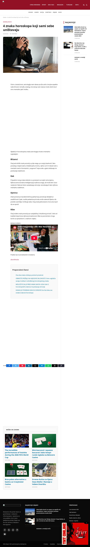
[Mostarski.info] (15, 5)
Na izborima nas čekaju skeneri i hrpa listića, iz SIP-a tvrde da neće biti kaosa (80, 46)
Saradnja (52, 544)
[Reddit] (5, 90)
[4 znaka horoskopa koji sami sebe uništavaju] (30, 55)
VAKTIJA (42, 12)
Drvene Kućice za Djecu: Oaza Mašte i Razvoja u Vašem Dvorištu (42, 481)
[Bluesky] (5, 104)
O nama (46, 544)
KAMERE (36, 12)
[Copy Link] (5, 135)
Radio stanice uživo (75, 518)
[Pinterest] (5, 95)
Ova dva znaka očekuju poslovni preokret (29, 275)
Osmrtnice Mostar (74, 515)
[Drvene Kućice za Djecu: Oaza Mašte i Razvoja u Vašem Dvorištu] (44, 470)
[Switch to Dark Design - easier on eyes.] (86, 5)
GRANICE (30, 12)
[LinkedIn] (5, 108)
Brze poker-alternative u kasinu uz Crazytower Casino (15, 481)
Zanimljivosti (7, 22)
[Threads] (5, 131)
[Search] (84, 5)
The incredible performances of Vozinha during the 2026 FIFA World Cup (16, 454)
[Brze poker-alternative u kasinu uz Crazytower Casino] (17, 470)
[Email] (5, 99)
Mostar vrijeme (73, 521)
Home (4, 17)
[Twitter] (5, 86)
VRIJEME (55, 12)
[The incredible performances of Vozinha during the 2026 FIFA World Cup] (17, 441)
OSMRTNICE (48, 12)
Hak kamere (72, 512)
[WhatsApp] (5, 126)
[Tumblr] (5, 113)
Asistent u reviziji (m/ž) (80, 58)
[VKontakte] (5, 117)
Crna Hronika (35, 5)
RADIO (60, 12)
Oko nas (51, 5)
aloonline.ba (15, 259)
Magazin (60, 5)
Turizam (69, 5)
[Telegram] (5, 122)
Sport (44, 5)
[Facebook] (5, 81)
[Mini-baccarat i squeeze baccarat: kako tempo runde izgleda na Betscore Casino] (44, 441)
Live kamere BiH (74, 509)
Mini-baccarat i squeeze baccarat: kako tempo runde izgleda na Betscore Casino (43, 454)
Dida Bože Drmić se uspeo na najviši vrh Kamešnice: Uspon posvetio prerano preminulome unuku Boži (81, 31)
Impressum (60, 544)
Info (77, 5)
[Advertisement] (34, 120)
